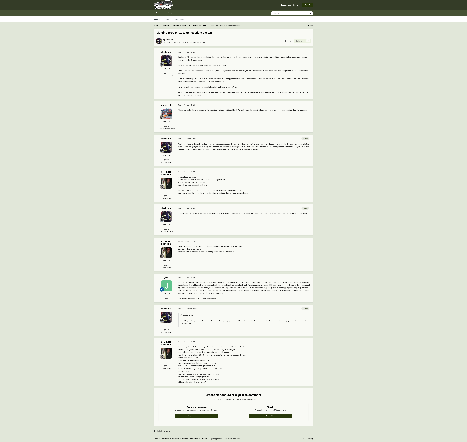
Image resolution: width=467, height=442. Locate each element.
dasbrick (169, 40)
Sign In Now (270, 416)
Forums (157, 19)
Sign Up (308, 5)
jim (166, 277)
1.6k (167, 196)
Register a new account (197, 416)
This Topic (301, 13)
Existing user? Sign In (290, 5)
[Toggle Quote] (182, 315)
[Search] (310, 13)
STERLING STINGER (166, 173)
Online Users (179, 19)
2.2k (167, 126)
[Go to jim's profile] (166, 285)
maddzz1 (166, 105)
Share (288, 41)
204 (167, 73)
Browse (159, 13)
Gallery (167, 19)
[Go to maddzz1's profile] (166, 113)
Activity (169, 13)
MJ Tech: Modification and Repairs (193, 42)
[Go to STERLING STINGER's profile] (166, 183)
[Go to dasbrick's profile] (159, 41)
